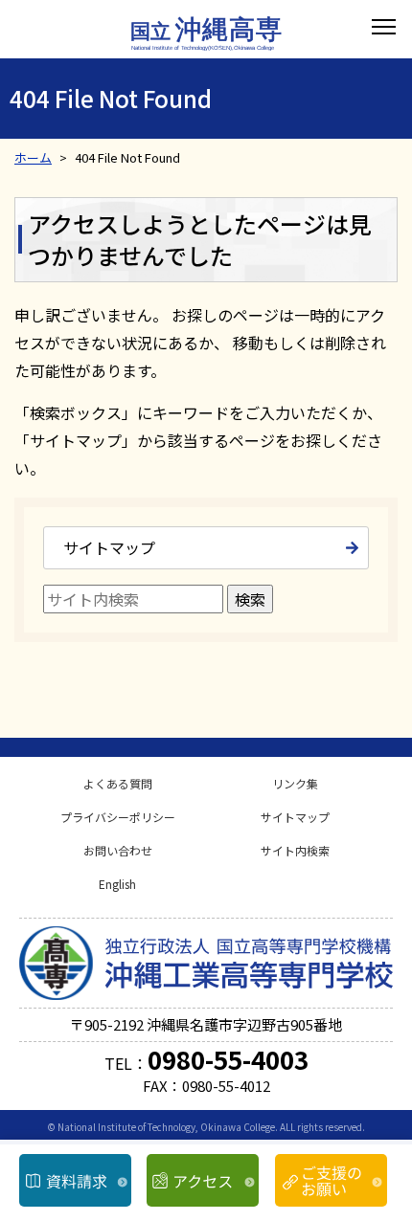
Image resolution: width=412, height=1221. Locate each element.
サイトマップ (109, 547)
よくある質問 (117, 783)
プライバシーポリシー (117, 817)
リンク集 (295, 783)
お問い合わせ (117, 850)
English (117, 884)
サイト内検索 (295, 850)
